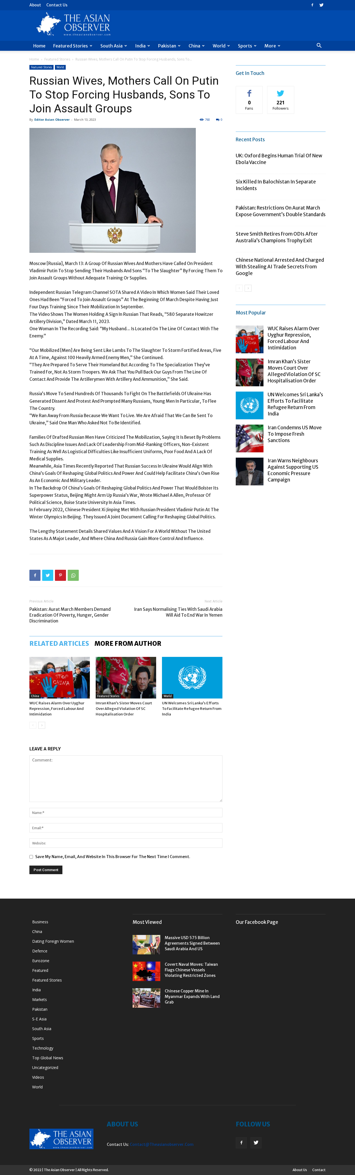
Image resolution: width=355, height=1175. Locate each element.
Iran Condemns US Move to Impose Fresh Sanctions (295, 434)
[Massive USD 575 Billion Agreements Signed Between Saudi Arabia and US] (146, 944)
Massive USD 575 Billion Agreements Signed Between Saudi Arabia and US (192, 943)
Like (249, 90)
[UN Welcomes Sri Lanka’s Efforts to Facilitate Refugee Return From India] (192, 678)
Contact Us (56, 4)
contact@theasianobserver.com (162, 1144)
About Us (300, 1170)
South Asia (111, 46)
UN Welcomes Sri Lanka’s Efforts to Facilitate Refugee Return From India (192, 709)
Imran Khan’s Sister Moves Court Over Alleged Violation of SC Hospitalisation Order (124, 709)
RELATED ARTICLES (59, 643)
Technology (42, 1048)
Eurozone (40, 960)
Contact (319, 1170)
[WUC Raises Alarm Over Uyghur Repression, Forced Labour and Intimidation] (59, 678)
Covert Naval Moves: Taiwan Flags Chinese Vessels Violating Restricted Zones (191, 970)
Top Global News (47, 1057)
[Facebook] (312, 5)
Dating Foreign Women (53, 941)
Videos (38, 1077)
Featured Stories (70, 46)
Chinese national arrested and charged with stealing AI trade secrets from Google (280, 266)
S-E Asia (39, 1019)
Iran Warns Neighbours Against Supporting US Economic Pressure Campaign (293, 470)
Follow (280, 90)
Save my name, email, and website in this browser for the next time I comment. (112, 856)
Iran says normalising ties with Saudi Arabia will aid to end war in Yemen (178, 612)
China (194, 46)
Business (40, 921)
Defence (39, 951)
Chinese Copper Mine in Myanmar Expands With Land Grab (192, 997)
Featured (40, 970)
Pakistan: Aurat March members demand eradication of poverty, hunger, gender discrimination (70, 615)
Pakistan (167, 46)
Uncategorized (45, 1067)
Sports (245, 46)
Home (39, 46)
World (219, 46)
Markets (39, 999)
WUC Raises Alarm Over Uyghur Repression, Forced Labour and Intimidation (56, 709)
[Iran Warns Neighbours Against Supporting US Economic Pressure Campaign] (249, 471)
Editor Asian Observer (52, 119)
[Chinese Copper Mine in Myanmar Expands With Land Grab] (146, 998)
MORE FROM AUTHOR (128, 643)
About (35, 4)
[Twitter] (321, 5)
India (140, 46)
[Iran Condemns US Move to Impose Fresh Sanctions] (249, 438)
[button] (319, 46)
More (270, 46)
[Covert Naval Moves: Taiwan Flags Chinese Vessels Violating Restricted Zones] (146, 971)
